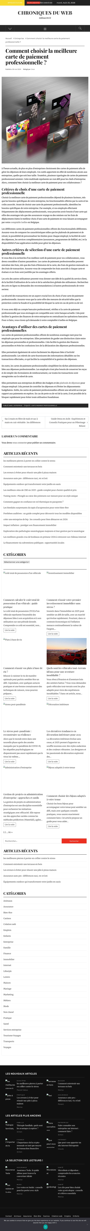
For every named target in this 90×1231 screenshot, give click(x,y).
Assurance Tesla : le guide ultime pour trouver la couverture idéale (28, 1173)
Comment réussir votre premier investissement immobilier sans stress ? (64, 603)
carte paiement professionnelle (44, 405)
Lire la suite (9, 630)
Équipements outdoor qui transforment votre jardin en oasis (32, 484)
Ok (46, 1227)
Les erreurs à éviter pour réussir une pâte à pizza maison (29, 472)
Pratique (7, 1018)
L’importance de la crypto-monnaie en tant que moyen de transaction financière (29, 1145)
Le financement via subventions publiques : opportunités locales (33, 543)
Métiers (7, 1000)
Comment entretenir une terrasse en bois (22, 466)
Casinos (7, 918)
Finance (7, 953)
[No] (87, 1225)
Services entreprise (12, 1029)
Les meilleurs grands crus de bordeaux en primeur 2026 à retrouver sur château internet (44, 537)
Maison (7, 983)
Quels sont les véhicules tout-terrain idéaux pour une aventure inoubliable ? (66, 671)
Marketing (8, 994)
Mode (6, 1006)
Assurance (8, 906)
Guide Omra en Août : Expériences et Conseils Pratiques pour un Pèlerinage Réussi (67, 422)
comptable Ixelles (19, 222)
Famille (7, 947)
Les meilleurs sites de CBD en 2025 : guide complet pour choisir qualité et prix (40, 490)
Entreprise (18, 405)
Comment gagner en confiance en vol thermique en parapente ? (33, 502)
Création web (9, 924)
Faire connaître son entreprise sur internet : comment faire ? (68, 1128)
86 (9, 832)
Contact (8, 1216)
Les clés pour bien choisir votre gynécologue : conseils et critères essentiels (70, 1190)
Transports (8, 1041)
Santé (6, 1024)
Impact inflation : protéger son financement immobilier (29, 525)
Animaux (7, 901)
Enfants (7, 936)
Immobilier (8, 959)
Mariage (7, 988)
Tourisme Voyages (12, 1035)
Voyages (7, 1047)
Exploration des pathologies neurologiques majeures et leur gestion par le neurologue (43, 531)
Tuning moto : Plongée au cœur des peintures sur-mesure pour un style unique (40, 496)
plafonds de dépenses (70, 383)
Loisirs (6, 977)
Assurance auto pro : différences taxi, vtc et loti (25, 478)
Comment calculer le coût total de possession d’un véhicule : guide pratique (21, 603)
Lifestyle (7, 971)
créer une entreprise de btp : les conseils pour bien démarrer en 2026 (35, 519)
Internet (7, 965)
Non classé (8, 1012)
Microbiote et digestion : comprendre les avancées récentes (69, 1173)
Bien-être (7, 912)
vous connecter (20, 442)
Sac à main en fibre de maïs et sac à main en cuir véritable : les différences (22, 421)
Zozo (33, 69)
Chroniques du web (45, 12)
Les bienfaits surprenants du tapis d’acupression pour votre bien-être (36, 507)
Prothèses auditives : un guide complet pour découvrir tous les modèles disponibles (42, 513)
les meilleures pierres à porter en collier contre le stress (29, 461)
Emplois (7, 930)
